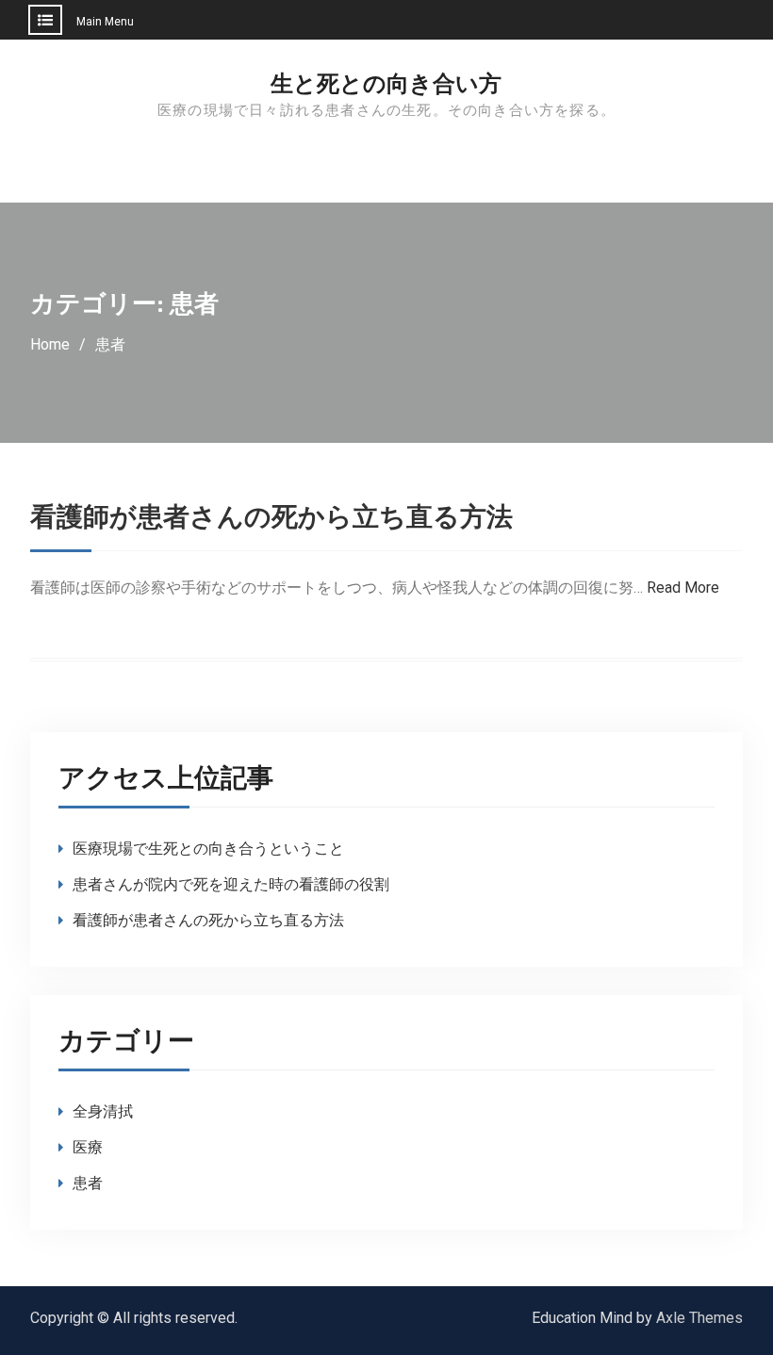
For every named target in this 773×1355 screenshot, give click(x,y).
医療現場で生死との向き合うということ (208, 848)
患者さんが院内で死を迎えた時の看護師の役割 (231, 884)
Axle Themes (699, 1318)
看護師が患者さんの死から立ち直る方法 (271, 517)
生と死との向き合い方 (386, 84)
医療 (88, 1147)
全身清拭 (103, 1111)
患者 (88, 1183)
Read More (683, 587)
